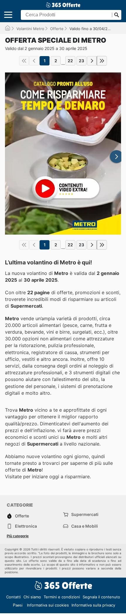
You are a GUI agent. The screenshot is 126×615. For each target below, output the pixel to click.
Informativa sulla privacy (93, 605)
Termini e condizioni (62, 597)
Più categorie (18, 536)
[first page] (24, 60)
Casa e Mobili (84, 526)
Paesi (18, 605)
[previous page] (34, 60)
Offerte (57, 28)
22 (70, 60)
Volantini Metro (30, 28)
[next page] (92, 60)
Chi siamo (32, 597)
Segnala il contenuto (101, 597)
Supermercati (84, 514)
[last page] (102, 60)
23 (81, 60)
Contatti (13, 597)
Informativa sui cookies (48, 605)
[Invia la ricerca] (116, 15)
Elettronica (26, 526)
